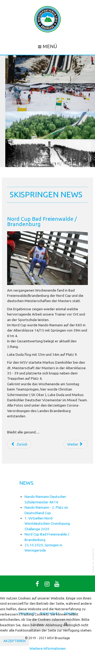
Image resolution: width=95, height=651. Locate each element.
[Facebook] (37, 584)
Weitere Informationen (48, 648)
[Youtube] (57, 584)
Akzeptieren (14, 641)
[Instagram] (47, 584)
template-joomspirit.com (94, 560)
